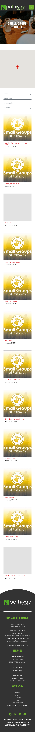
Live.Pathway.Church (17, 681)
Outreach (17, 698)
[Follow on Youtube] (24, 714)
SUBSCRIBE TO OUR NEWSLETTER (17, 645)
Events (17, 692)
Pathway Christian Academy (17, 705)
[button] (17, 67)
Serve (17, 695)
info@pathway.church (20, 641)
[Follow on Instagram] (15, 714)
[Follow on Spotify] (20, 714)
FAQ (17, 700)
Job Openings (17, 703)
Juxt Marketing (22, 725)
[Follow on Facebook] (10, 714)
